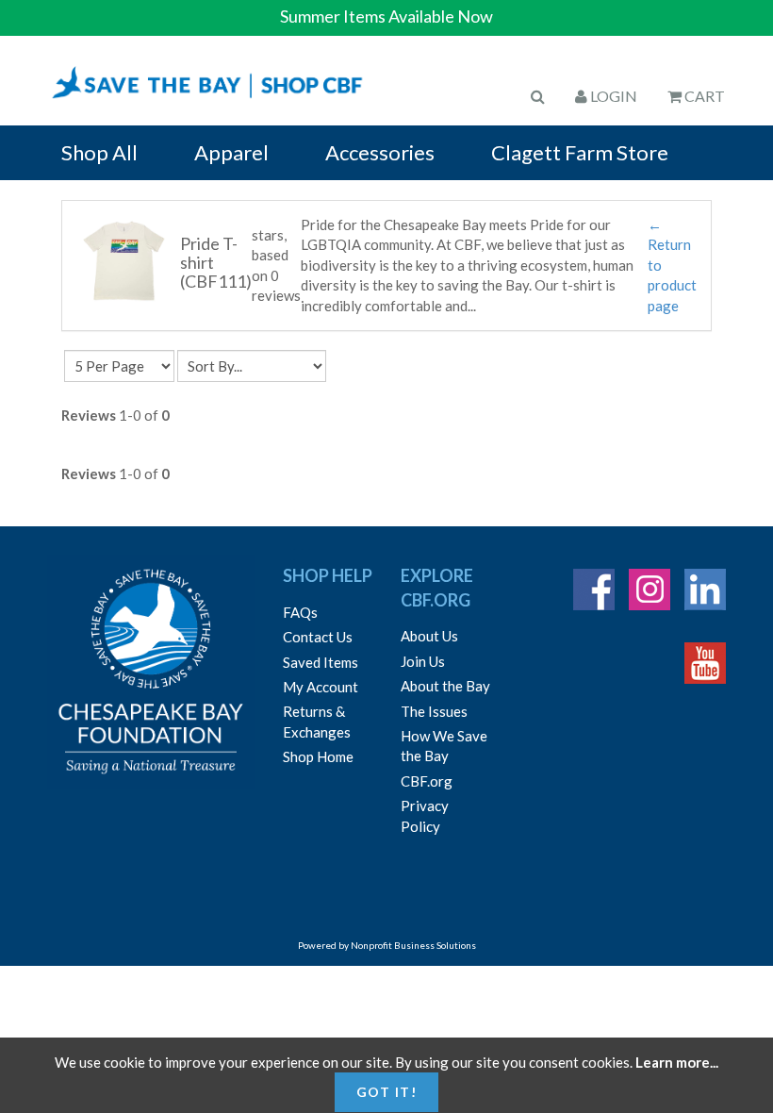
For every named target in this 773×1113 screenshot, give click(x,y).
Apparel (231, 152)
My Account (320, 686)
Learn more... (676, 1062)
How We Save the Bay (444, 745)
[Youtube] (705, 663)
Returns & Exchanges (317, 721)
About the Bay (445, 685)
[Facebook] (594, 589)
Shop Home (318, 756)
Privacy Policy (425, 815)
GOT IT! (387, 1092)
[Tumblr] (705, 589)
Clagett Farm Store (579, 152)
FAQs (300, 612)
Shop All (99, 152)
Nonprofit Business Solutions (413, 945)
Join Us (423, 661)
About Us (429, 635)
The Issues (434, 711)
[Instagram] (649, 589)
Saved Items (320, 662)
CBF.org (426, 780)
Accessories (380, 152)
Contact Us (318, 636)
